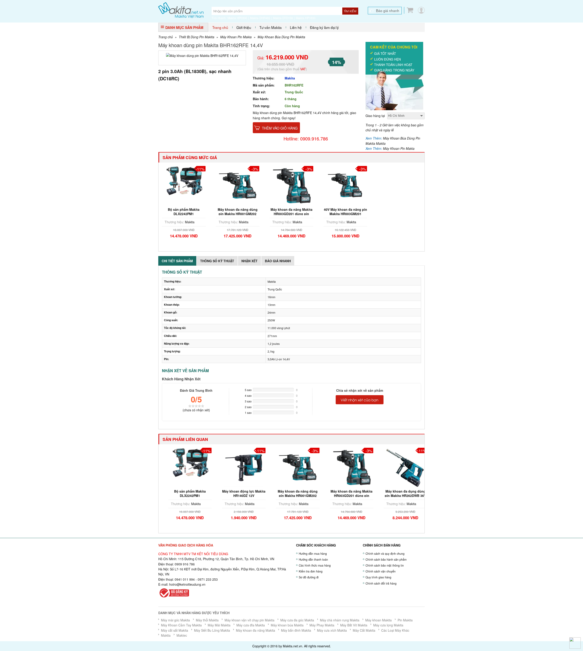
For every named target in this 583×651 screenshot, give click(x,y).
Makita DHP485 (260, 18)
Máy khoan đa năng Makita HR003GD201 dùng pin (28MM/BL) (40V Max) (291, 213)
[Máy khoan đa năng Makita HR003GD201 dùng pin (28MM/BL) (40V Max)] (291, 185)
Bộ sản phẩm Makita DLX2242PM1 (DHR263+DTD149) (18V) (183, 213)
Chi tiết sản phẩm (177, 261)
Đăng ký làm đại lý (324, 27)
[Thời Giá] (181, 10)
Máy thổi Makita (207, 620)
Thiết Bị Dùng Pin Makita (196, 37)
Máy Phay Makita (321, 625)
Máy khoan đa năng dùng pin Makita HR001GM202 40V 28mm (238, 213)
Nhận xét (249, 261)
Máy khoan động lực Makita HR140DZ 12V (237, 493)
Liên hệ (296, 27)
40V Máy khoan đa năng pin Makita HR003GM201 (345, 211)
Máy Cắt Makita (364, 630)
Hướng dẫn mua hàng (313, 554)
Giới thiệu (243, 27)
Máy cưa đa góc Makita (297, 620)
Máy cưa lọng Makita (388, 625)
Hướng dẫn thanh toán (313, 559)
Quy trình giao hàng (378, 577)
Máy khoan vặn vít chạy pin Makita (249, 620)
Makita (290, 78)
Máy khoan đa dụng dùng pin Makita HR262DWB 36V (399, 493)
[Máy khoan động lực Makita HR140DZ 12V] (237, 467)
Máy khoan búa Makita (287, 625)
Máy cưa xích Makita (332, 630)
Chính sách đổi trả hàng (381, 583)
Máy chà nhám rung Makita (339, 620)
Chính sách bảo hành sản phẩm (386, 559)
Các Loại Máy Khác (395, 630)
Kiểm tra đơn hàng (310, 571)
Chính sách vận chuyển (381, 571)
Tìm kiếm (350, 11)
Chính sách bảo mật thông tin (385, 565)
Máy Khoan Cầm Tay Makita (181, 625)
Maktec (181, 635)
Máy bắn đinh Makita (296, 630)
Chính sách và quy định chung (385, 554)
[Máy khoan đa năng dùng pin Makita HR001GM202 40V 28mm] (237, 185)
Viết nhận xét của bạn (359, 399)
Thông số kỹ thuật (217, 261)
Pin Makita (405, 620)
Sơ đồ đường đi (309, 577)
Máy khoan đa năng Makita (255, 630)
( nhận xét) (196, 410)
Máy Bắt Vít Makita (353, 625)
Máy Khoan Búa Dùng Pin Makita (281, 37)
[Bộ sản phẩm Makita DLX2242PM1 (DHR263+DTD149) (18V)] (183, 180)
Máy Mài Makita (219, 625)
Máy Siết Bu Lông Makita (212, 630)
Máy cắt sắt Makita (174, 630)
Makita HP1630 (305, 18)
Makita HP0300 (237, 18)
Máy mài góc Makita (175, 620)
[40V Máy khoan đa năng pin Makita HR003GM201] (345, 185)
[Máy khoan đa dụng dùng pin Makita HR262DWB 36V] (399, 467)
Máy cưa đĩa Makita (250, 625)
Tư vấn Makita (270, 27)
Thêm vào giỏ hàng (280, 127)
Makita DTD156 (283, 18)
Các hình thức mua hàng (315, 565)
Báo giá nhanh (387, 10)
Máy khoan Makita (378, 620)
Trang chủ (220, 27)
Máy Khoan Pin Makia (236, 37)
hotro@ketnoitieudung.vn (187, 584)
